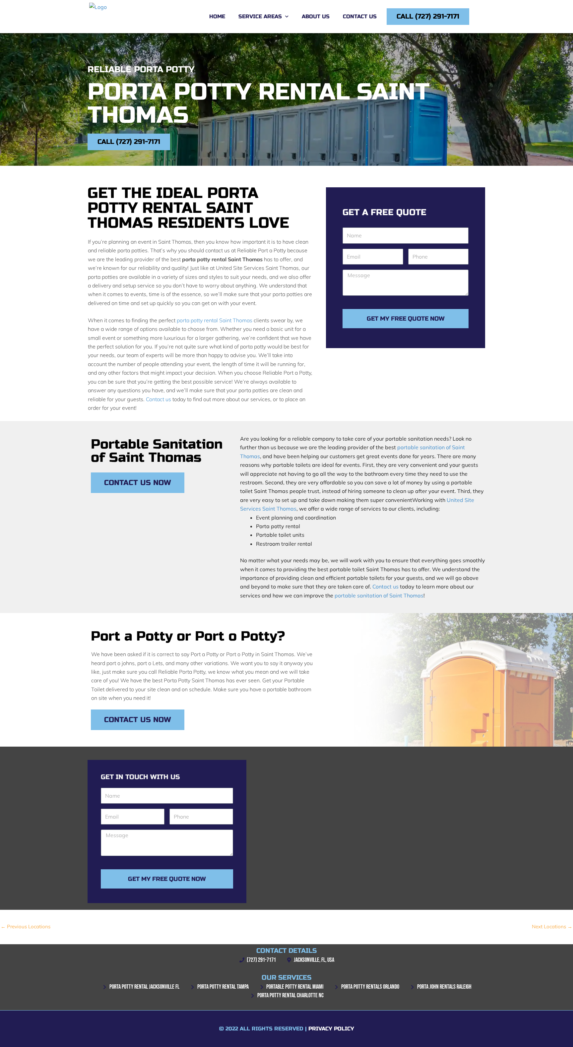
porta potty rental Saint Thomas (214, 320)
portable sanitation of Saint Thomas (379, 595)
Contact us (158, 399)
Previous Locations (25, 926)
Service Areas (260, 16)
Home (217, 16)
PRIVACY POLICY (331, 1028)
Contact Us (360, 16)
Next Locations (552, 926)
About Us (316, 16)
